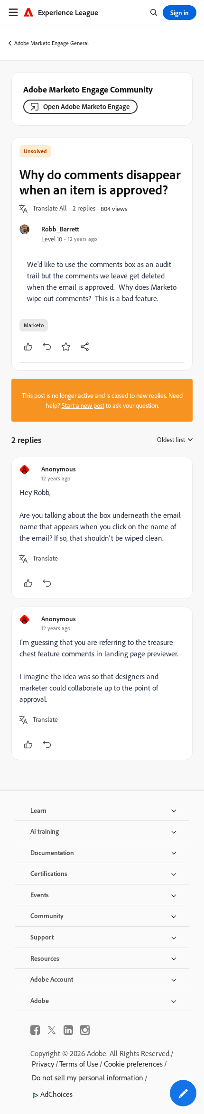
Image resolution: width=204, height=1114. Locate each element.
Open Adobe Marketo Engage (86, 106)
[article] (102, 528)
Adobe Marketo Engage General (51, 42)
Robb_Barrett (60, 229)
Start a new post (83, 405)
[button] (50, 208)
